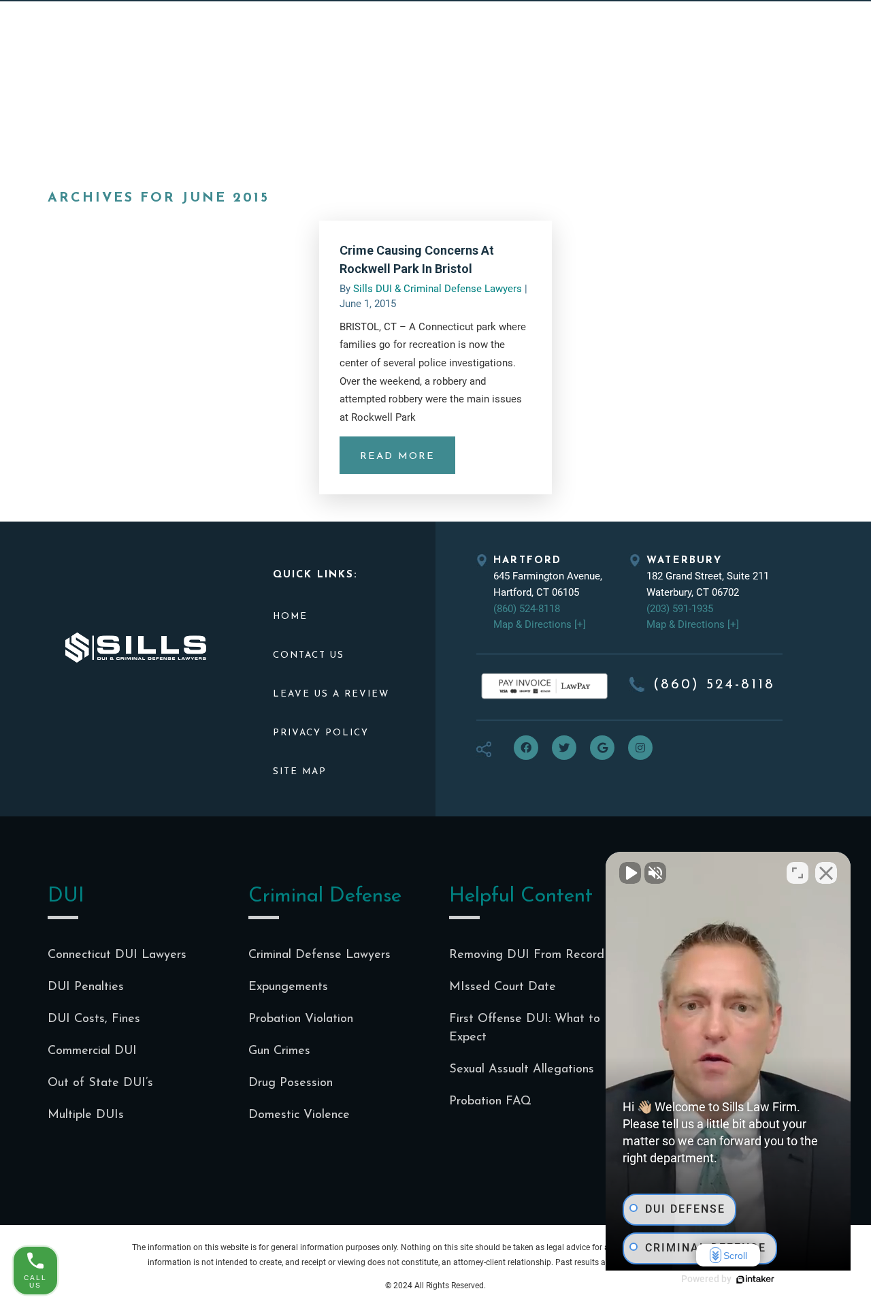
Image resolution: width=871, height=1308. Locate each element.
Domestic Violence (299, 1115)
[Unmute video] (630, 873)
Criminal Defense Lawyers (319, 955)
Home (290, 616)
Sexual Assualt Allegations (521, 1070)
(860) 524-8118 (526, 609)
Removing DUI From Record (526, 955)
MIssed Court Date (502, 987)
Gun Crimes (279, 1051)
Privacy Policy (321, 733)
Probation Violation (300, 1019)
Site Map (300, 771)
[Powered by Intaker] (755, 1279)
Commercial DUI (92, 1051)
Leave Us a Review (331, 694)
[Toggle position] (797, 873)
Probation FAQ (490, 1102)
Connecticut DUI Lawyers (117, 955)
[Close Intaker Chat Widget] (826, 873)
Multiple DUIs (86, 1115)
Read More (397, 456)
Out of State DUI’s (100, 1083)
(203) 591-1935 (679, 609)
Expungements (288, 987)
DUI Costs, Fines (94, 1019)
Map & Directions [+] (539, 624)
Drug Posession (290, 1083)
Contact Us (308, 655)
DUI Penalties (86, 987)
